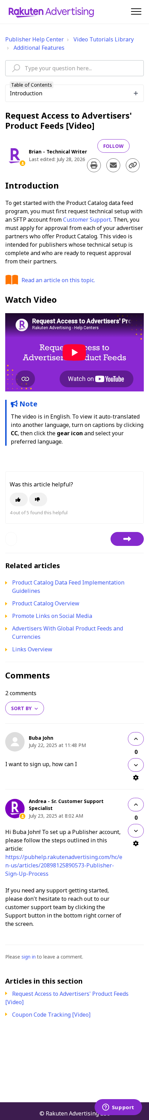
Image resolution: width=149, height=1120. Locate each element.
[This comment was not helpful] (136, 765)
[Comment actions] (136, 778)
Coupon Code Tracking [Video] (51, 1014)
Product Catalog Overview (45, 603)
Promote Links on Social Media (52, 616)
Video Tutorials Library (103, 39)
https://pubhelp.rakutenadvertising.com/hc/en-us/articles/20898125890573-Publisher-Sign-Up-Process (63, 865)
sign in (28, 956)
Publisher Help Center (34, 39)
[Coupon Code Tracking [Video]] (127, 539)
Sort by (21, 708)
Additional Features (39, 47)
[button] (136, 11)
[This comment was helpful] (136, 739)
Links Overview (32, 649)
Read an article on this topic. (58, 280)
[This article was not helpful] (38, 499)
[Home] (51, 11)
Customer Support (87, 219)
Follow (113, 146)
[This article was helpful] (19, 499)
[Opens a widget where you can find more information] (118, 1108)
